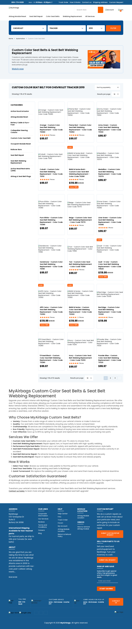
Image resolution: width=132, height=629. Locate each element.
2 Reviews (52, 135)
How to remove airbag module (83, 528)
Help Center (63, 513)
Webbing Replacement (72, 17)
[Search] (100, 10)
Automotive (20, 39)
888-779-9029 (17, 2)
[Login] (109, 9)
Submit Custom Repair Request (110, 534)
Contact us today (17, 491)
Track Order (63, 2)
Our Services (43, 519)
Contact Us (116, 602)
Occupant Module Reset (21, 144)
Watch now (18, 68)
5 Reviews (81, 269)
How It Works (75, 2)
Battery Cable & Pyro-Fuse (20, 123)
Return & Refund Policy (64, 535)
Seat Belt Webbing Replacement (18, 162)
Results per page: (104, 94)
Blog (40, 533)
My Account (62, 526)
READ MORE (13, 577)
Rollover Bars (16, 149)
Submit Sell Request (107, 560)
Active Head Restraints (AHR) (20, 169)
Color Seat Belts (53, 17)
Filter (113, 28)
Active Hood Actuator (20, 111)
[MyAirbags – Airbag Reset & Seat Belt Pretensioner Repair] (14, 7)
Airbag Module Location (63, 530)
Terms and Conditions (42, 526)
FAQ (59, 517)
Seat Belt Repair (36, 17)
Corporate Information (43, 514)
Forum (60, 523)
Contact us (86, 2)
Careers (41, 530)
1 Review (52, 179)
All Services (90, 17)
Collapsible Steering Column (19, 131)
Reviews (41, 522)
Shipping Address (100, 2)
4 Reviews (81, 135)
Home (11, 39)
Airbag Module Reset (17, 17)
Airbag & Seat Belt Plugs (21, 176)
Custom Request (116, 2)
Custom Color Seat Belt (21, 138)
